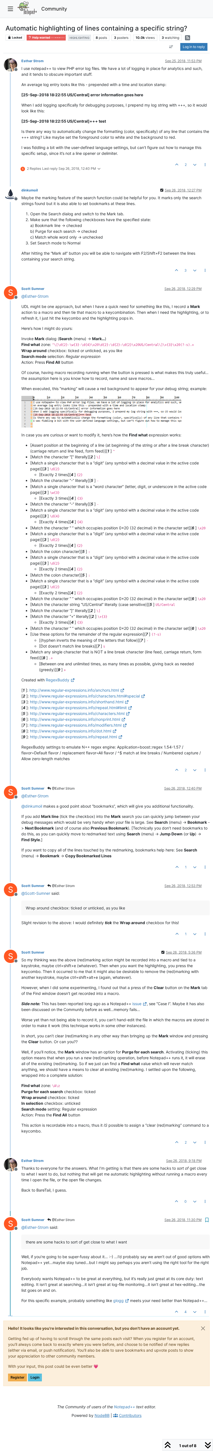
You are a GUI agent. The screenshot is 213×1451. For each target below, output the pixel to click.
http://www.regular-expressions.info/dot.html (70, 731)
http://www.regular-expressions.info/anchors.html (74, 690)
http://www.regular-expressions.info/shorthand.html (76, 701)
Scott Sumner (32, 289)
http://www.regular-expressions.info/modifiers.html (75, 725)
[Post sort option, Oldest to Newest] (171, 47)
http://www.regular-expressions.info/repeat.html (73, 736)
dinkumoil (29, 190)
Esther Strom (32, 61)
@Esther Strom (63, 788)
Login (35, 1377)
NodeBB (102, 1415)
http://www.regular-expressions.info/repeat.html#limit (78, 707)
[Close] (203, 1328)
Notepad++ (124, 1406)
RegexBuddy (57, 680)
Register (17, 1377)
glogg (118, 1300)
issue (136, 1003)
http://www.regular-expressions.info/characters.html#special (85, 696)
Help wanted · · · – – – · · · (48, 37)
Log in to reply (194, 47)
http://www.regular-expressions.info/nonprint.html (75, 719)
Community (54, 9)
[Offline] (12, 64)
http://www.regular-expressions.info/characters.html (77, 713)
